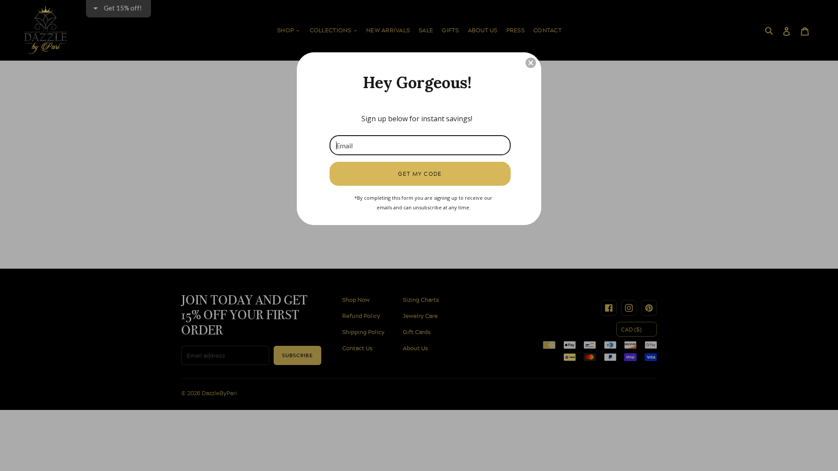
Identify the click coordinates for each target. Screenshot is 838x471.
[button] (530, 63)
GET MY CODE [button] (420, 173)
